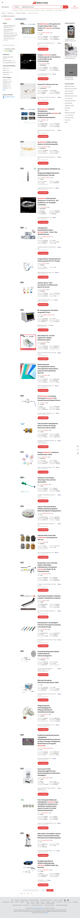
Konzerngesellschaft (9, 62)
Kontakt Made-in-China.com (46, 900)
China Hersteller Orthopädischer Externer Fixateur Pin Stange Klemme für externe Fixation (48, 426)
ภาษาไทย (33, 903)
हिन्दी (28, 903)
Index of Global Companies (61, 905)
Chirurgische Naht (69, 117)
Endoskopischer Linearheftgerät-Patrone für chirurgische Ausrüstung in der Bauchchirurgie (49, 625)
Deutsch (42, 902)
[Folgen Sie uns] (68, 900)
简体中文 (17, 902)
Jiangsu (7, 80)
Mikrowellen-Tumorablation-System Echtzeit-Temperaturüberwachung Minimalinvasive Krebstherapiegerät (49, 836)
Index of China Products (49, 905)
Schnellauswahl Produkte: (17, 10)
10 (24, 893)
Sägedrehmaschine (69, 105)
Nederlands (75, 902)
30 (28, 893)
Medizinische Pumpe (28, 10)
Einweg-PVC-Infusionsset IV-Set (48, 84)
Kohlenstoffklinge (58, 10)
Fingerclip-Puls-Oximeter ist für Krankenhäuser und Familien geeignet (71, 58)
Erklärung (17, 900)
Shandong (7, 88)
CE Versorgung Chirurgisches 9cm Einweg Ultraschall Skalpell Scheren (49, 398)
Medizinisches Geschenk (39, 10)
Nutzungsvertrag (24, 900)
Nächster (49, 890)
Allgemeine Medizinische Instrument (9, 26)
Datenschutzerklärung (34, 900)
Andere (6, 74)
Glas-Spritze (68, 120)
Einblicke (61, 900)
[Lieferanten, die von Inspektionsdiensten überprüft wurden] (10, 49)
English (11, 902)
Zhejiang (6, 84)
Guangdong (7, 82)
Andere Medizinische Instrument (9, 30)
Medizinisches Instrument (71, 96)
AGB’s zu (46, 912)
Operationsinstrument (9, 39)
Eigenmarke (8, 72)
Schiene (67, 110)
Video (22, 23)
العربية (70, 902)
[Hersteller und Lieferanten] (40, 2)
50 (31, 893)
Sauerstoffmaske (49, 10)
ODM (6, 68)
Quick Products (26, 905)
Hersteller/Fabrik (9, 60)
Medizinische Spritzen (70, 112)
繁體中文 (22, 902)
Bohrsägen (67, 108)
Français (32, 902)
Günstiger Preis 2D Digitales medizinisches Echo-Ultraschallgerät (70, 40)
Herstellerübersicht (20, 19)
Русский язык (59, 902)
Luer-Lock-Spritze (69, 115)
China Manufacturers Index (37, 905)
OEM (6, 70)
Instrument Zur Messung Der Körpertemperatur (10, 35)
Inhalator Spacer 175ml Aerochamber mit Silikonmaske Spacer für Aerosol (48, 285)
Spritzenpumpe (68, 103)
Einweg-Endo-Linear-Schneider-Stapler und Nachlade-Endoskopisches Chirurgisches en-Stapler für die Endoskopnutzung (48, 567)
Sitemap (55, 900)
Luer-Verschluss (69, 98)
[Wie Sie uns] (65, 900)
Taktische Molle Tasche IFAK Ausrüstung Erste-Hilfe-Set (48, 537)
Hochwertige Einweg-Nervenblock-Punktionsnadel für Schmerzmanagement (49, 654)
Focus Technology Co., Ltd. (38, 908)
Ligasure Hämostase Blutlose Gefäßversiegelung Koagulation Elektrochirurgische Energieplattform (49, 509)
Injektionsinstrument (10, 33)
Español (37, 902)
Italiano (53, 902)
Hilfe (12, 900)
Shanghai (7, 86)
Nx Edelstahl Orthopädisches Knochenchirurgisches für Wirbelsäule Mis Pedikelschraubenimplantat (49, 113)
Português (48, 902)
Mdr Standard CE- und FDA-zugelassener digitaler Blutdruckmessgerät (46, 338)
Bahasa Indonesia (50, 903)
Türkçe (37, 903)
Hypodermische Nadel (70, 100)
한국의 (65, 902)
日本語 (27, 902)
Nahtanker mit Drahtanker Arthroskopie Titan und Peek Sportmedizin (47, 480)
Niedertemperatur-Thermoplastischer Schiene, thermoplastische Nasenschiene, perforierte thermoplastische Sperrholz (48, 369)
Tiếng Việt (43, 903)
